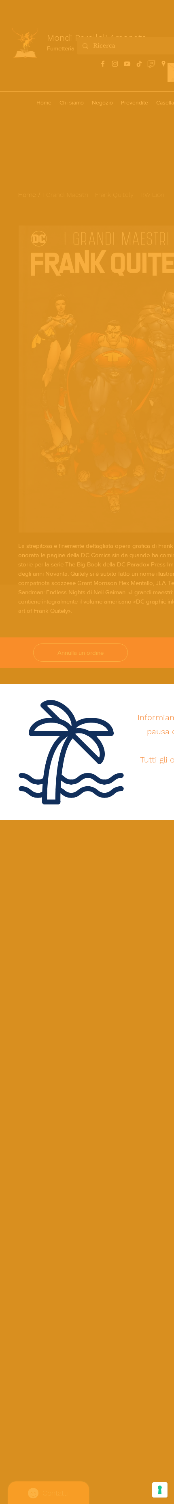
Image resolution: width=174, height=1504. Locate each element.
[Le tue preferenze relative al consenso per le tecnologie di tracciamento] (160, 1490)
